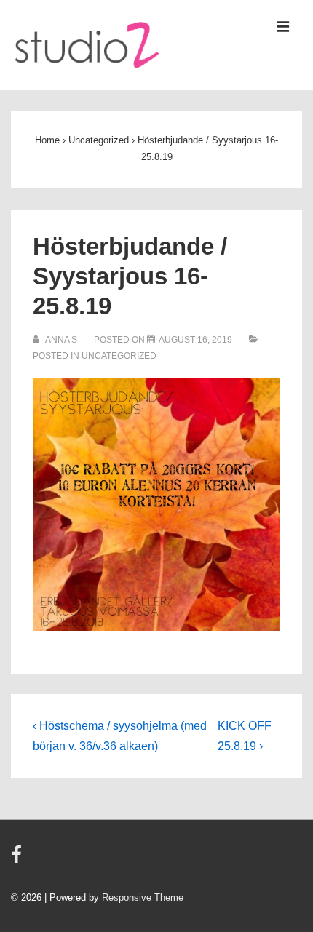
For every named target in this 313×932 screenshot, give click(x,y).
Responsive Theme (142, 897)
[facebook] (18, 859)
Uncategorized (119, 356)
